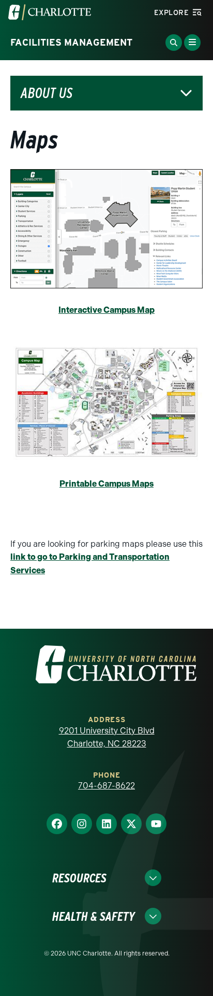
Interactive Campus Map (106, 310)
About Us (46, 93)
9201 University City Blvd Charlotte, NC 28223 (107, 737)
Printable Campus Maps (106, 484)
